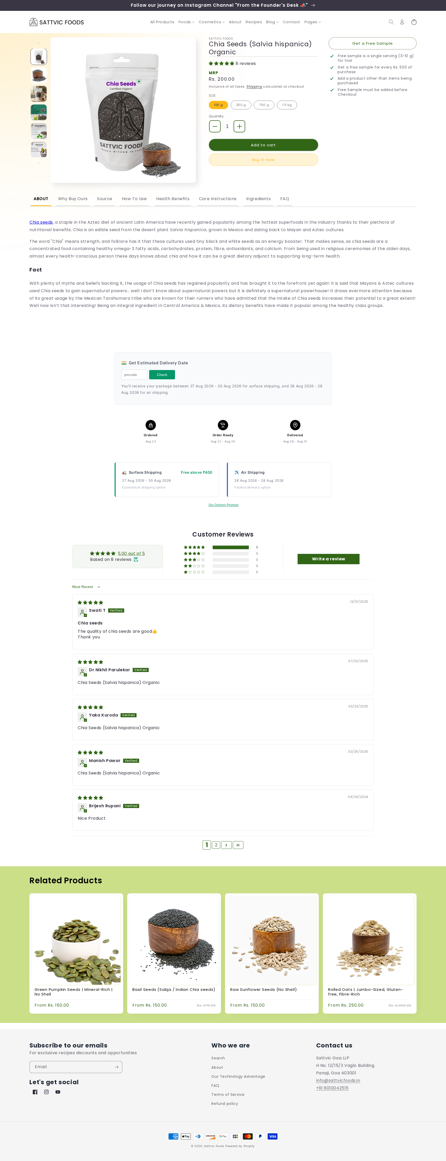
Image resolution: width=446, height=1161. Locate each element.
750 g (264, 105)
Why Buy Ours (73, 199)
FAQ (284, 199)
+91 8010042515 (332, 1088)
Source (104, 199)
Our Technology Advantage (238, 1076)
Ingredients (258, 199)
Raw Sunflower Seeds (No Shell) (263, 989)
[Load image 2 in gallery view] (39, 75)
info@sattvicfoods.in (338, 1080)
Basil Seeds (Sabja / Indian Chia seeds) (173, 989)
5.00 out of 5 (131, 553)
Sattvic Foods (214, 1146)
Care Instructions (218, 199)
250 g (241, 105)
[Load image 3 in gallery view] (39, 94)
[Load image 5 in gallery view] (39, 131)
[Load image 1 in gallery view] (39, 57)
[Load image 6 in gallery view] (39, 150)
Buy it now (263, 159)
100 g (218, 105)
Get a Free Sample (372, 43)
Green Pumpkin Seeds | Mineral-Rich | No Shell (74, 992)
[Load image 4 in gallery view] (39, 112)
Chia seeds (41, 222)
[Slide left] (38, 43)
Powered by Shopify (240, 1146)
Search (218, 1058)
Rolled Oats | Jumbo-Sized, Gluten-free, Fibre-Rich (365, 992)
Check (162, 375)
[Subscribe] (116, 1067)
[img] (90, 603)
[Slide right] (38, 163)
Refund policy (224, 1103)
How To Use (134, 199)
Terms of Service (228, 1094)
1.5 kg (287, 105)
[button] (187, 22)
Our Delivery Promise (223, 505)
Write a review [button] (328, 559)
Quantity (216, 116)
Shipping (254, 86)
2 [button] (216, 845)
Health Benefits (172, 199)
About (41, 199)
